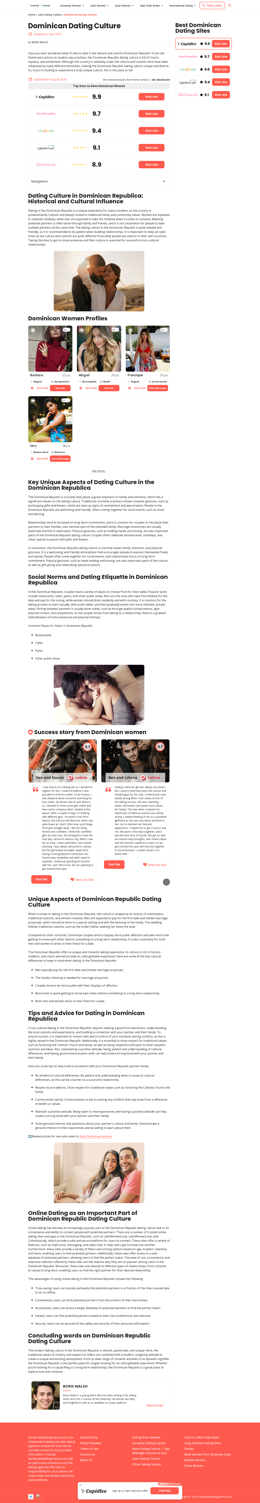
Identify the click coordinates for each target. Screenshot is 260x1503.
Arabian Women (195, 1460)
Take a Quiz (214, 5)
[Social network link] (30, 1496)
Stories (189, 1449)
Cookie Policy (89, 1437)
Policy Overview (90, 1443)
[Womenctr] (43, 5)
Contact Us (87, 1454)
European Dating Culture (149, 1443)
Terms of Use (89, 1449)
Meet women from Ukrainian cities (207, 1454)
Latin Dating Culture (49, 14)
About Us (86, 1460)
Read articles (155, 1405)
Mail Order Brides (150, 5)
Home (31, 14)
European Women (70, 5)
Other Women (193, 1466)
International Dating (181, 5)
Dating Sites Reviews (146, 1437)
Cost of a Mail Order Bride (201, 1437)
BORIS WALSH (39, 42)
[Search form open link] (230, 5)
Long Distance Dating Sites (202, 1443)
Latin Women (98, 5)
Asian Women (123, 5)
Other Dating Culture (146, 1464)
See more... (99, 470)
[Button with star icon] (33, 330)
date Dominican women (96, 1136)
